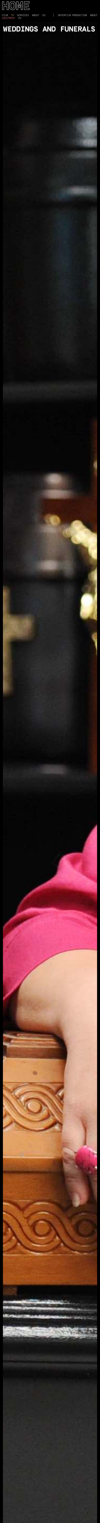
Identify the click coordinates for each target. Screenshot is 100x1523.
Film (5, 15)
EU (43, 15)
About (35, 15)
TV (12, 15)
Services (23, 15)
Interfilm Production (72, 15)
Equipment (8, 18)
